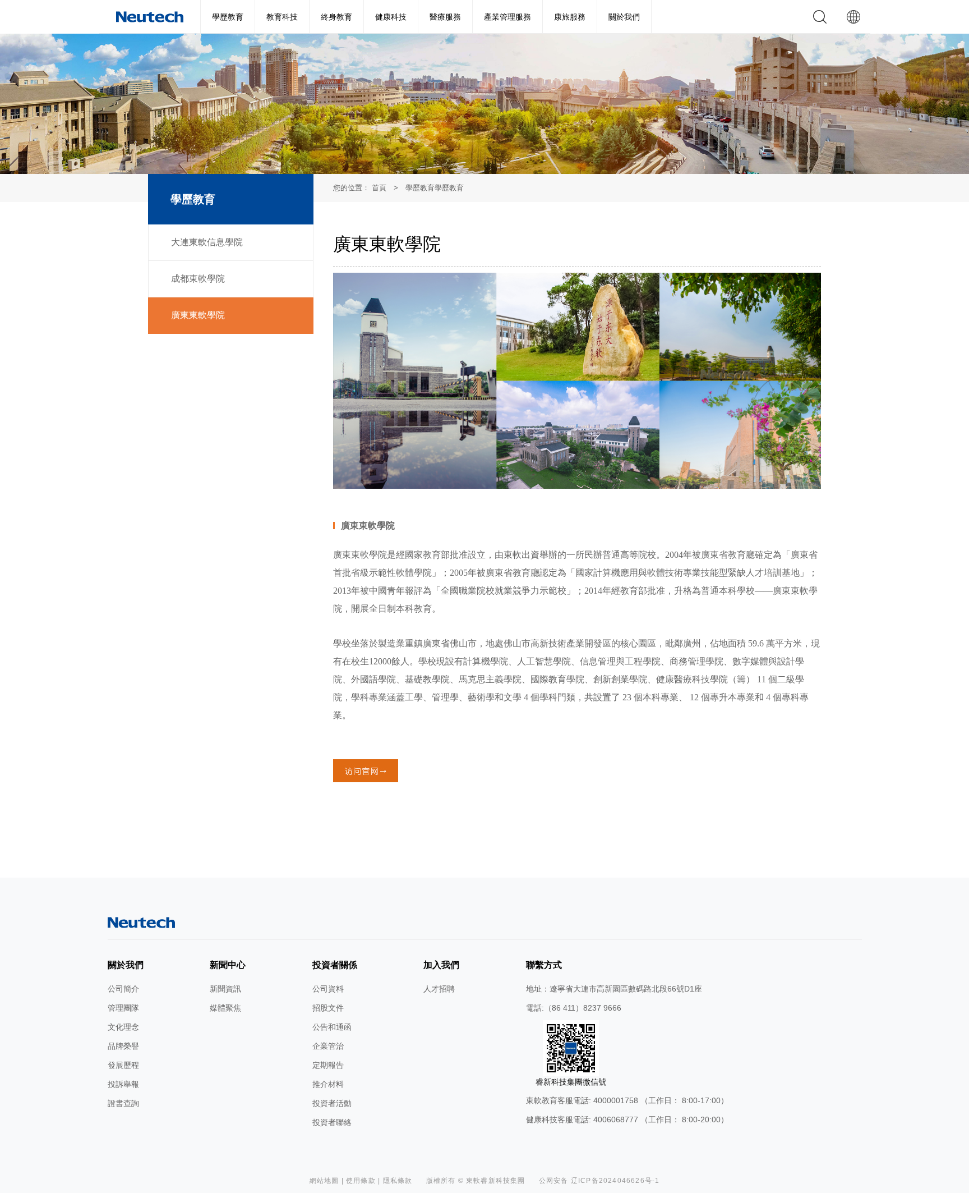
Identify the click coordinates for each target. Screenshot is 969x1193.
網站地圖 (324, 1181)
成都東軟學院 (198, 278)
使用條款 (361, 1181)
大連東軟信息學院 (207, 242)
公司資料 (328, 988)
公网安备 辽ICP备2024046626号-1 (599, 1181)
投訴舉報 (123, 1084)
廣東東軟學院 (198, 315)
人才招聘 (439, 988)
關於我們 (624, 16)
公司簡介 (123, 988)
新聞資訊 (225, 988)
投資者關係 (334, 965)
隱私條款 (398, 1181)
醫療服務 (445, 16)
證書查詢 (123, 1103)
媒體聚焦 (225, 1007)
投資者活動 (332, 1103)
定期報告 (328, 1065)
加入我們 (441, 965)
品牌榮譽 (123, 1045)
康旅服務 (569, 16)
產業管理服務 (507, 16)
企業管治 (328, 1045)
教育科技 (282, 16)
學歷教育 (227, 16)
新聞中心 (228, 965)
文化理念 (123, 1026)
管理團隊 (123, 1007)
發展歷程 (123, 1065)
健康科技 (391, 16)
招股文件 (328, 1007)
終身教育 (336, 16)
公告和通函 (332, 1026)
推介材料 (328, 1084)
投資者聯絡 (332, 1122)
